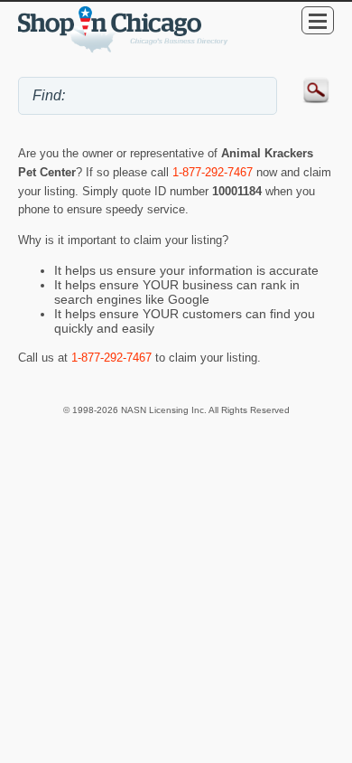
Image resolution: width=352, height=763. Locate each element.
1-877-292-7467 (212, 172)
